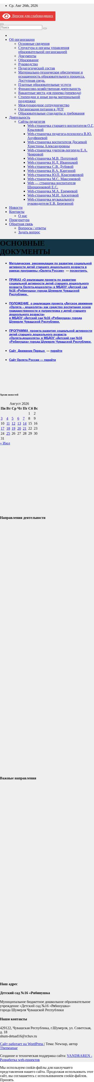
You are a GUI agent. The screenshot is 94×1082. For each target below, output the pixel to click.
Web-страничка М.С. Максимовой (54, 179)
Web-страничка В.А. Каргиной (51, 171)
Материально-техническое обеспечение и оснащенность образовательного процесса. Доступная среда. (51, 76)
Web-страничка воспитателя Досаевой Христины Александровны (57, 144)
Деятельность (19, 117)
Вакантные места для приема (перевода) (49, 93)
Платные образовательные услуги (44, 85)
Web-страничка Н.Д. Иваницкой (52, 162)
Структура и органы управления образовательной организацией (43, 50)
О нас (22, 216)
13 (19, 423)
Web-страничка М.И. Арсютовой (53, 195)
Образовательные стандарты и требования (51, 113)
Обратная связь (21, 224)
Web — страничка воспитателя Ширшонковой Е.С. (51, 185)
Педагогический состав (36, 68)
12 (13, 423)
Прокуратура (19, 220)
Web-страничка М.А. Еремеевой (52, 191)
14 (24, 423)
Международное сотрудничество (43, 105)
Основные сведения (34, 44)
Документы (27, 56)
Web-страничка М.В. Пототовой (52, 158)
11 (8, 423)
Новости (16, 207)
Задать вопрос (29, 232)
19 (13, 428)
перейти (56, 350)
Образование (28, 60)
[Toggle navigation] (2, 24)
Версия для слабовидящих (31, 16)
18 (8, 428)
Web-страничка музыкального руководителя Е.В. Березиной (50, 201)
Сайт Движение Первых (27, 350)
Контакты (16, 212)
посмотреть (79, 270)
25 (8, 433)
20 (19, 428)
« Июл (5, 443)
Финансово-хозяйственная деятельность (49, 89)
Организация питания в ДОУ (41, 109)
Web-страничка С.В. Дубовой (50, 166)
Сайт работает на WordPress (22, 1044)
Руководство (28, 64)
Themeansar (9, 1048)
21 (24, 428)
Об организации (22, 39)
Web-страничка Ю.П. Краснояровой (55, 175)
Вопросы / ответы (32, 228)
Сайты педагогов (31, 121)
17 (2, 428)
